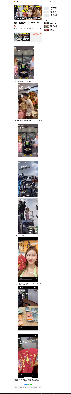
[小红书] (54, 1)
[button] (56, 1)
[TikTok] (51, 1)
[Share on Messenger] (26, 384)
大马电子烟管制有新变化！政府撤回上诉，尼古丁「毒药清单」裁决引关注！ (53, 23)
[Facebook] (49, 1)
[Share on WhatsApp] (28, 384)
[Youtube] (53, 1)
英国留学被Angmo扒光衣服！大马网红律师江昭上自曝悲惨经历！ (53, 8)
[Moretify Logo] (16, 1)
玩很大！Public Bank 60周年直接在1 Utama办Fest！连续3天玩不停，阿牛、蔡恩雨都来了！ (53, 30)
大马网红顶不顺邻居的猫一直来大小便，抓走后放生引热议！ (53, 15)
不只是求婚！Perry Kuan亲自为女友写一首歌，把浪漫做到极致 (53, 12)
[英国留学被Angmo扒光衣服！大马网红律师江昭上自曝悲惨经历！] (46, 8)
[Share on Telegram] (29, 384)
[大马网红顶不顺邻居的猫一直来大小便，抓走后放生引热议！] (46, 15)
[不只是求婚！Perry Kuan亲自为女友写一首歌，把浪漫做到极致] (46, 12)
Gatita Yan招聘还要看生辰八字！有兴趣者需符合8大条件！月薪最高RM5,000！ (35, 34)
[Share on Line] (31, 384)
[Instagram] (50, 1)
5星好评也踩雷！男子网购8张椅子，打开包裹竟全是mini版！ (53, 26)
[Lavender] (15, 26)
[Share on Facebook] (24, 384)
